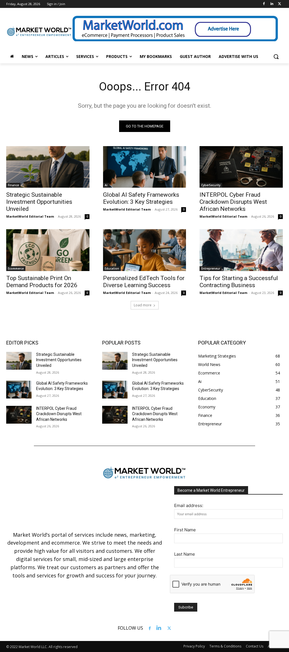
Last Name (184, 554)
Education (112, 268)
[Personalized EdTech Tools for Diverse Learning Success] (144, 250)
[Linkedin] (271, 4)
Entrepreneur (210, 268)
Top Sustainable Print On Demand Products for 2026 (41, 282)
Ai (106, 185)
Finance (13, 185)
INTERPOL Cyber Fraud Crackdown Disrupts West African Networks (233, 201)
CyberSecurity (210, 185)
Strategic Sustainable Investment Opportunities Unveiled (39, 201)
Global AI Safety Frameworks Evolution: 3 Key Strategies (141, 198)
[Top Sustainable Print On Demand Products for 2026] (47, 250)
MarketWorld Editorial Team (30, 216)
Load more (143, 305)
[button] (276, 56)
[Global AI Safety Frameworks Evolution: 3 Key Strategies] (144, 167)
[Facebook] (264, 4)
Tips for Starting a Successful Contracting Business (239, 282)
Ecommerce (16, 268)
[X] (279, 4)
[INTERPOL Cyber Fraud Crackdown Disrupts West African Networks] (241, 167)
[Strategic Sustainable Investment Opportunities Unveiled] (47, 167)
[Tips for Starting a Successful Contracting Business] (241, 250)
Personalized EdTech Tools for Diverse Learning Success (144, 282)
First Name (185, 529)
